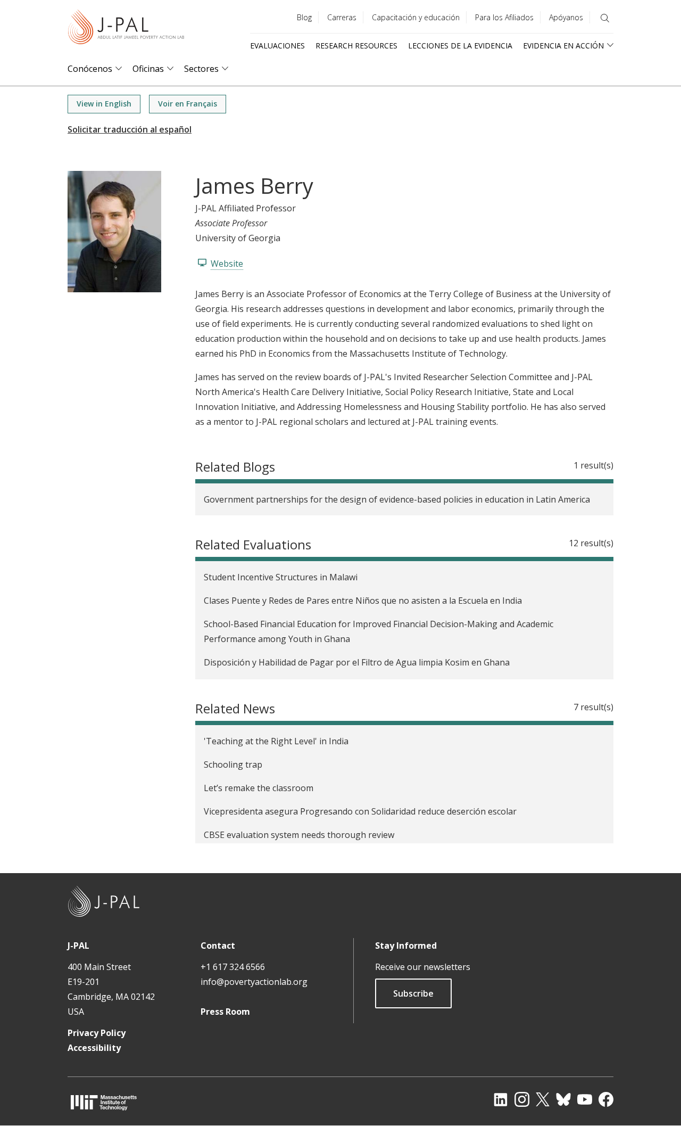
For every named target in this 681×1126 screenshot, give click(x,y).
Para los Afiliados (504, 17)
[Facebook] (606, 1099)
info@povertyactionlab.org (254, 982)
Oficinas (148, 69)
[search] (605, 18)
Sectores (201, 69)
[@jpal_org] (521, 1099)
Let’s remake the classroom (258, 788)
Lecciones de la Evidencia (460, 45)
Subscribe (413, 993)
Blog (304, 17)
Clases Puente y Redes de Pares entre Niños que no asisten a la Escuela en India (363, 600)
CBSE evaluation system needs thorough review (299, 835)
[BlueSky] (563, 1099)
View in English (104, 103)
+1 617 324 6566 (233, 967)
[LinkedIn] (500, 1099)
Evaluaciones (277, 45)
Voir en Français (187, 103)
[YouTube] (584, 1099)
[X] (543, 1099)
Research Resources (356, 45)
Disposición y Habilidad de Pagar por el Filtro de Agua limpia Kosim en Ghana (357, 662)
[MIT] (104, 1102)
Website (227, 263)
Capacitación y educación (416, 17)
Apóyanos (566, 17)
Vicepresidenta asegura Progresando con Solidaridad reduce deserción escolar (360, 811)
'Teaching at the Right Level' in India (276, 741)
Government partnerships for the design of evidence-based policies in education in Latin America (397, 499)
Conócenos (90, 69)
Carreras (341, 17)
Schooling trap (233, 764)
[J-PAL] (126, 29)
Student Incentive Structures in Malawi (281, 577)
